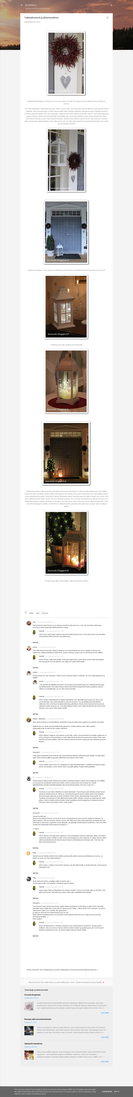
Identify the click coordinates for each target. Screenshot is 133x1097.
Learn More (107, 1092)
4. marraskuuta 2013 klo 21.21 (49, 813)
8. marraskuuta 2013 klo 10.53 (54, 887)
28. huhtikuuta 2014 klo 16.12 (49, 903)
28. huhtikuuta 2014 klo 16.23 (54, 922)
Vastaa (35, 642)
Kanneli (41, 631)
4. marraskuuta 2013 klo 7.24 (45, 622)
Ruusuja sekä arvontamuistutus (37, 1019)
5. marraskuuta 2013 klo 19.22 (54, 862)
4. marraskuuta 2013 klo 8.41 (46, 672)
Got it (116, 1092)
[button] (107, 17)
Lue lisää (105, 1013)
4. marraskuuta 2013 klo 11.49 (54, 631)
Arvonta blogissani (32, 995)
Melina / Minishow (39, 719)
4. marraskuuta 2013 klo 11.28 (49, 752)
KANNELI (30, 5)
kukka (31, 613)
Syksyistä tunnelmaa (33, 1044)
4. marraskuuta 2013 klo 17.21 (44, 777)
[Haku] (111, 5)
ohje (37, 613)
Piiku (34, 878)
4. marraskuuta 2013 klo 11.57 (54, 732)
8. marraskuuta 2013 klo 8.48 (45, 878)
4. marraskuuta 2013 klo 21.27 (54, 832)
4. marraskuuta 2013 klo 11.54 (54, 696)
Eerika (35, 672)
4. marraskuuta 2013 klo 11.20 (53, 681)
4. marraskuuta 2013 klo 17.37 (54, 788)
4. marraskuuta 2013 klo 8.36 (47, 647)
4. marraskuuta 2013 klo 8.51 (55, 719)
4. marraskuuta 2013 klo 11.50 (54, 656)
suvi (34, 622)
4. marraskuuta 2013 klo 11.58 (54, 761)
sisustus (45, 613)
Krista (35, 647)
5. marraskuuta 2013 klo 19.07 (46, 853)
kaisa (34, 853)
